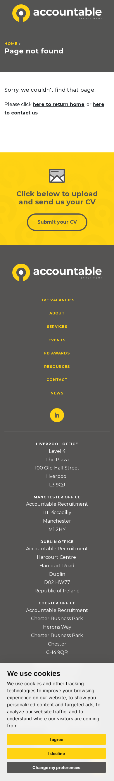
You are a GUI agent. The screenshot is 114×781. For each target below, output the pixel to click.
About (57, 313)
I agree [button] (56, 739)
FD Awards (57, 353)
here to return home (58, 104)
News (57, 393)
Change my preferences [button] (56, 767)
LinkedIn (57, 415)
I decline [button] (56, 753)
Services (57, 326)
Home (11, 43)
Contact (57, 380)
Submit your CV (57, 222)
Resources (57, 366)
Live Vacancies (57, 300)
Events (57, 340)
